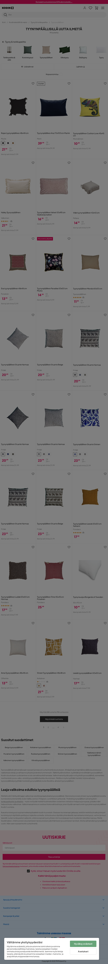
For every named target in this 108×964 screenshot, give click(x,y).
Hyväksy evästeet (83, 943)
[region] (51, 949)
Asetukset (83, 951)
